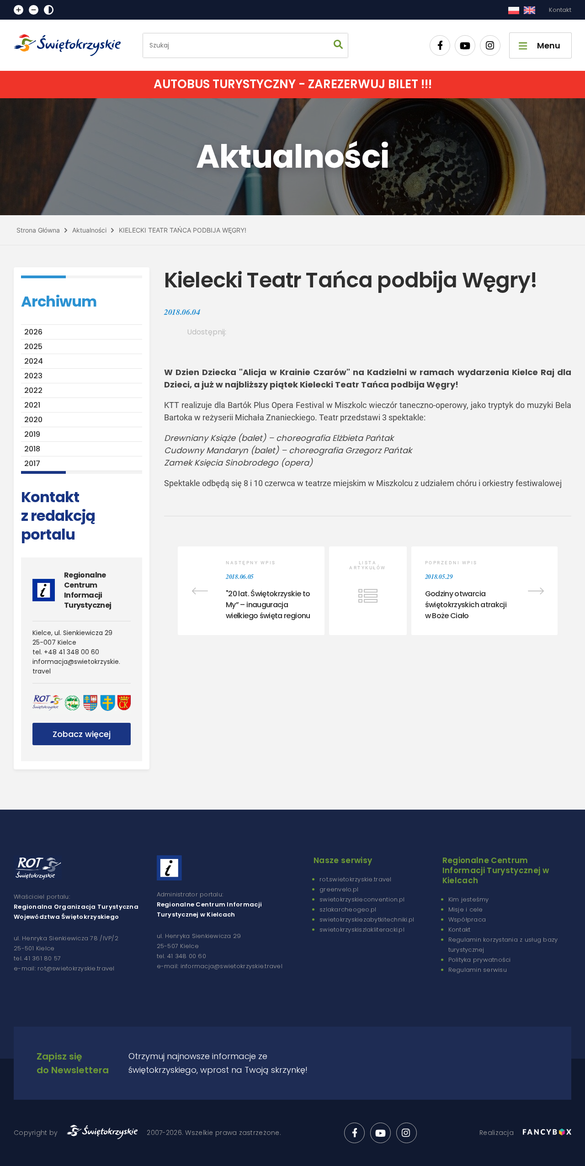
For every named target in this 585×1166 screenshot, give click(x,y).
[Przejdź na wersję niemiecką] (529, 10)
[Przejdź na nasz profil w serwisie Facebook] (440, 45)
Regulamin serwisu (477, 969)
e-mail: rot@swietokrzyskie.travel (64, 968)
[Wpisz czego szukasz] (338, 45)
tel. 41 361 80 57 (37, 958)
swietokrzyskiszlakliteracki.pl (361, 929)
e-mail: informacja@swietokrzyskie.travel (219, 966)
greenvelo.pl (338, 889)
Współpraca (467, 919)
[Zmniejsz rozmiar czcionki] (33, 10)
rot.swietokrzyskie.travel (355, 879)
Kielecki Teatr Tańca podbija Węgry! (182, 230)
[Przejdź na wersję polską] (513, 10)
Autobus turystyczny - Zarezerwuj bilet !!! (293, 84)
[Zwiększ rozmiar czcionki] (18, 10)
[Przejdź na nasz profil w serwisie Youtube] (465, 45)
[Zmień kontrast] (48, 10)
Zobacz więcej (82, 734)
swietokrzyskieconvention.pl (361, 899)
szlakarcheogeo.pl (347, 909)
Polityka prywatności (479, 959)
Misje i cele (465, 909)
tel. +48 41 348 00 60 (65, 652)
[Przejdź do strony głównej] (71, 45)
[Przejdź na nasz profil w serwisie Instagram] (490, 45)
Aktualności (89, 230)
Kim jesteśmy (468, 899)
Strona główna (38, 230)
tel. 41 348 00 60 (181, 956)
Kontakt (560, 9)
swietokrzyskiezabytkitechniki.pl (366, 919)
